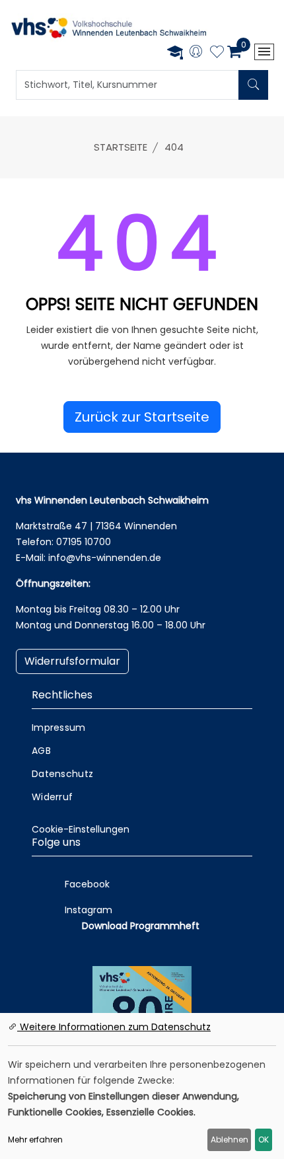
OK (263, 1139)
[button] (142, 417)
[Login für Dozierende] (175, 52)
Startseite (120, 147)
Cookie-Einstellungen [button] (80, 829)
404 (174, 147)
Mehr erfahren (35, 1139)
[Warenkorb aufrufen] (234, 51)
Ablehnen (229, 1139)
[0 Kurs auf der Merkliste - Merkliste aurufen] (217, 53)
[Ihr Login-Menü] (196, 52)
